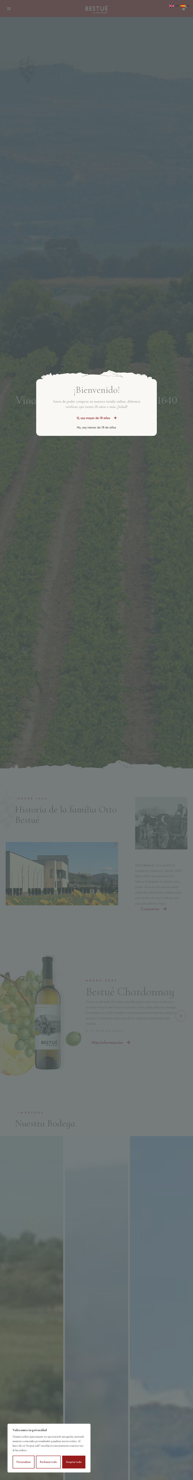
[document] (96, 740)
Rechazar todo (48, 1462)
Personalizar (23, 1462)
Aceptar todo (74, 1462)
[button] (96, 417)
